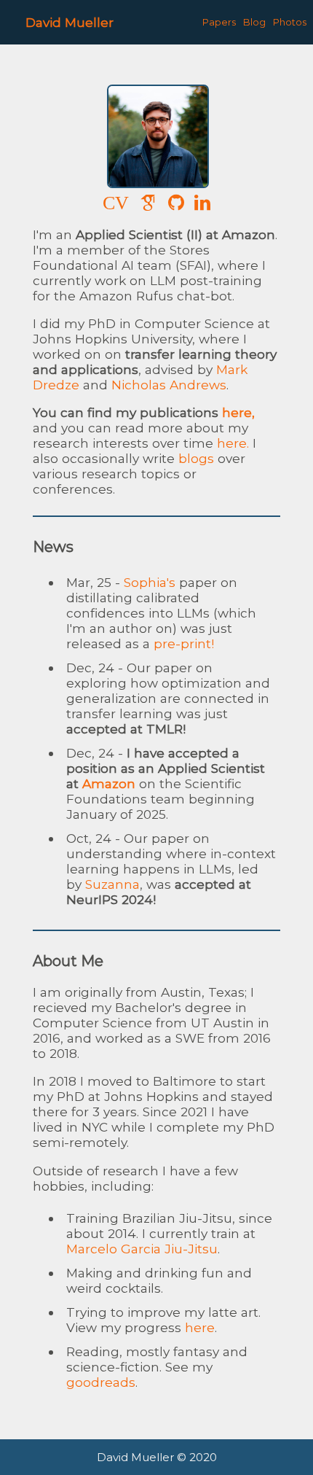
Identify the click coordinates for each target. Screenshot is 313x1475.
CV (116, 203)
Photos (289, 22)
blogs (196, 458)
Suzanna (112, 884)
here (200, 1327)
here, (238, 412)
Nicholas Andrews (168, 384)
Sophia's (149, 582)
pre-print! (184, 643)
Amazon (108, 783)
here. (233, 443)
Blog (254, 22)
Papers (219, 22)
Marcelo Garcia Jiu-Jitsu (142, 1248)
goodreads (100, 1382)
